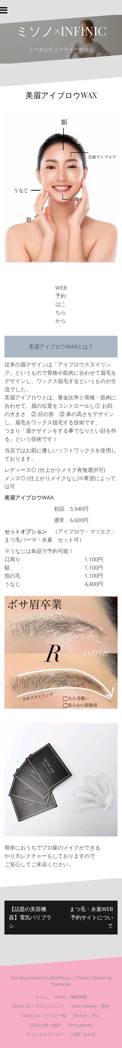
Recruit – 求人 (86, 1015)
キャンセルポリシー (45, 1034)
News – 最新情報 (71, 997)
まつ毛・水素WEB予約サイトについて (91, 917)
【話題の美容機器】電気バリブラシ (30, 917)
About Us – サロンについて (38, 1006)
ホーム (41, 997)
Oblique (99, 978)
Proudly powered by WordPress (41, 978)
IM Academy (80, 1025)
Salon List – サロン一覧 (44, 1015)
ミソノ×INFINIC (61, 30)
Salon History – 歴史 (90, 1006)
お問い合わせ (83, 1034)
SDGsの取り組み (45, 1025)
